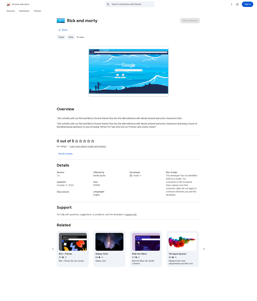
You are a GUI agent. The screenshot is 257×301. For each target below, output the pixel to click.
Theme (61, 37)
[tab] (11, 11)
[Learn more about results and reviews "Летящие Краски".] (175, 257)
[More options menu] (231, 4)
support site (131, 214)
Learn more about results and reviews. (88, 146)
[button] (237, 4)
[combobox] (133, 4)
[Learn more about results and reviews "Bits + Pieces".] (65, 257)
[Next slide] (204, 249)
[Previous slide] (53, 249)
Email (135, 175)
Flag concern (63, 191)
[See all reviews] (65, 153)
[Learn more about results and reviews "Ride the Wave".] (139, 257)
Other (70, 37)
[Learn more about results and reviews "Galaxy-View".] (102, 257)
